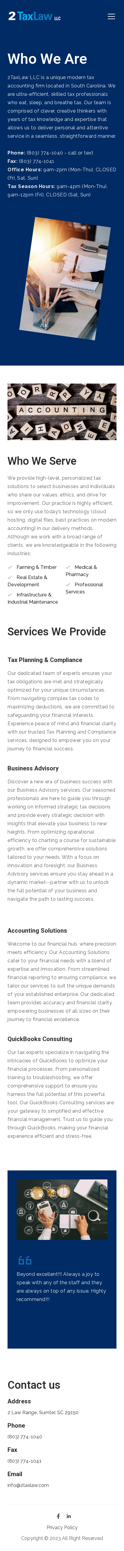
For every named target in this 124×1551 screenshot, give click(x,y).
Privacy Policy (62, 1527)
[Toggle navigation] (111, 16)
